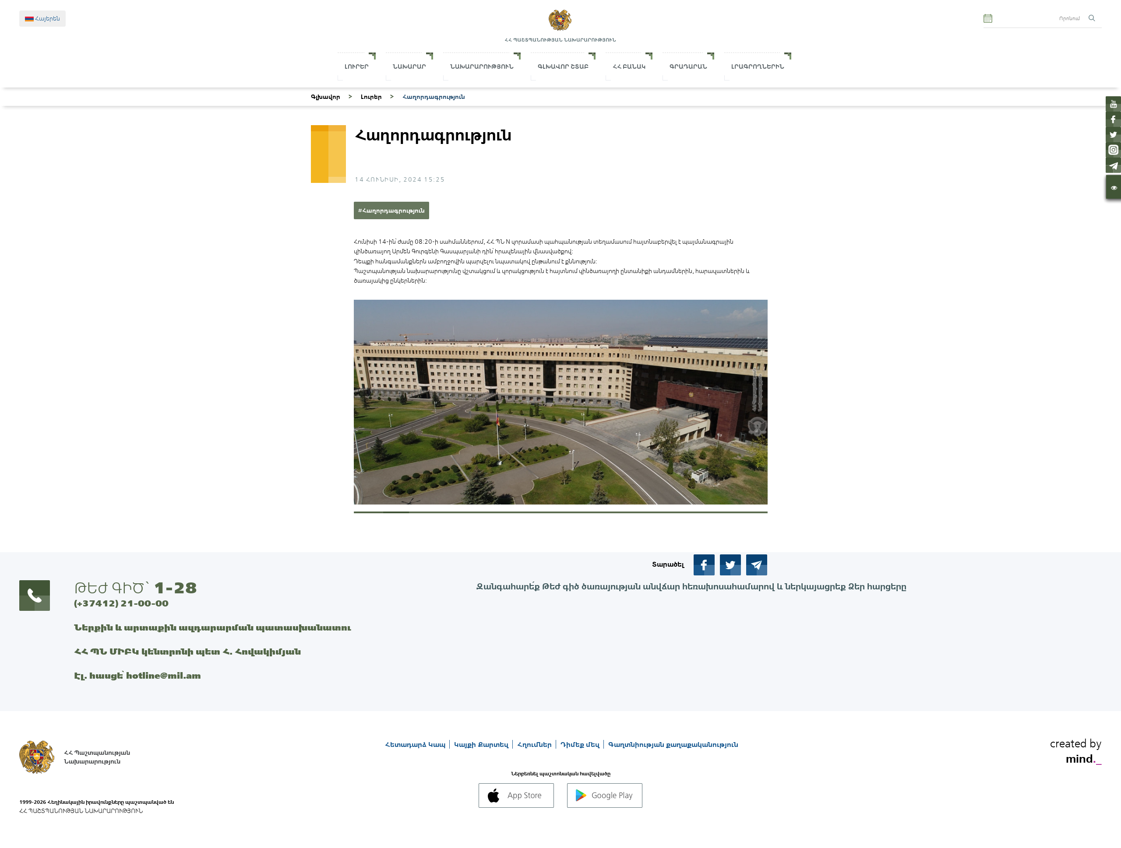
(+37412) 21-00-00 (121, 603)
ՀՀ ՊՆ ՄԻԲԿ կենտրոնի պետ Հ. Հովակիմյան (187, 651)
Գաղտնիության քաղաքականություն (673, 744)
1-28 (175, 588)
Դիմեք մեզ (580, 744)
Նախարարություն (482, 66)
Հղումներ (535, 744)
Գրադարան (688, 66)
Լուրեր (357, 66)
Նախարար (409, 66)
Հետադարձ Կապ (416, 744)
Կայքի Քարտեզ (482, 744)
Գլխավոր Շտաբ (563, 66)
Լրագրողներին (757, 66)
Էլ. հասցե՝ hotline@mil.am (137, 675)
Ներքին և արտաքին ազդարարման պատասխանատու (212, 627)
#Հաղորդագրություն (391, 210)
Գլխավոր (325, 97)
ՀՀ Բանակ (629, 66)
